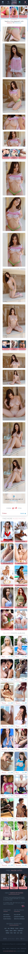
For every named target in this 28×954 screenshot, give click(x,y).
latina (11, 933)
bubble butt (20, 930)
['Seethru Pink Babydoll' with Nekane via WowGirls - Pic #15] (14, 474)
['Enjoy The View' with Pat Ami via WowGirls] (21, 740)
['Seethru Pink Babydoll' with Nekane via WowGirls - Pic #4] (14, 122)
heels (15, 933)
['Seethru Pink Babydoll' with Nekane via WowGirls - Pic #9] (14, 285)
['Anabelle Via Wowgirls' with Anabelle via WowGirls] (21, 832)
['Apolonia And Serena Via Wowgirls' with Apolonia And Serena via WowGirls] (7, 670)
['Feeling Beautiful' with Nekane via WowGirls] (7, 786)
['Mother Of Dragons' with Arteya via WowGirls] (7, 647)
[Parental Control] (11, 939)
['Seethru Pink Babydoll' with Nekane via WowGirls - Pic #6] (14, 178)
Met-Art (15, 930)
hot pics (16, 928)
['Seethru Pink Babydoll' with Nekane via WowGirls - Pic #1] (14, 34)
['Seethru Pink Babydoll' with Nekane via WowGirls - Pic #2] (14, 60)
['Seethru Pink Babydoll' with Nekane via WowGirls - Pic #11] (14, 360)
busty (21, 933)
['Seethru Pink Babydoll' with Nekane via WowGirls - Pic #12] (14, 377)
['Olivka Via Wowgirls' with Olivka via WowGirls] (21, 647)
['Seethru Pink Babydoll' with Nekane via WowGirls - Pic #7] (14, 214)
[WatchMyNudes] (14, 2)
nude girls (22, 928)
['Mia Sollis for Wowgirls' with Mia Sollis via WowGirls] (21, 693)
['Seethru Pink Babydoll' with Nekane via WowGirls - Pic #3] (14, 96)
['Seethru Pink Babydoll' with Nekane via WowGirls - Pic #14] (14, 439)
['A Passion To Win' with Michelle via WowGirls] (21, 670)
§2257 (24, 944)
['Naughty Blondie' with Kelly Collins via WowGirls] (7, 809)
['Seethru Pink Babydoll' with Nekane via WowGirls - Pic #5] (14, 139)
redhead (7, 933)
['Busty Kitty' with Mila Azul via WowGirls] (7, 693)
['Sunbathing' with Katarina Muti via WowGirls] (7, 856)
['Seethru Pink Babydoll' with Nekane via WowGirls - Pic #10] (14, 321)
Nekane (9, 22)
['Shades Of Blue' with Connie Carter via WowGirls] (7, 740)
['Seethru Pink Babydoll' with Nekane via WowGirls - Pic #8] (14, 249)
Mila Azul (12, 928)
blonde (11, 930)
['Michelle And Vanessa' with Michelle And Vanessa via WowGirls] (7, 717)
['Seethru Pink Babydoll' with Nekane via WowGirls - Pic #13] (14, 403)
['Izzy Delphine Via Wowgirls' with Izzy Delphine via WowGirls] (7, 832)
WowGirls (18, 22)
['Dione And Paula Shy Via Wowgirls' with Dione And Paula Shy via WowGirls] (21, 856)
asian (5, 928)
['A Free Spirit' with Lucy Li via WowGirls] (21, 763)
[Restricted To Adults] (5, 939)
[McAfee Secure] (23, 939)
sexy (8, 928)
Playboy (7, 930)
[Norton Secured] (17, 939)
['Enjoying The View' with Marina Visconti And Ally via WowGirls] (21, 809)
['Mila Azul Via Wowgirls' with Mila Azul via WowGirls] (21, 786)
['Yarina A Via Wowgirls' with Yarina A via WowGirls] (21, 717)
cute (18, 933)
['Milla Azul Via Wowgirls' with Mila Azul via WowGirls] (7, 763)
